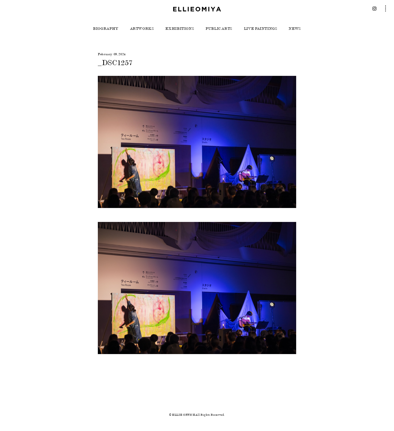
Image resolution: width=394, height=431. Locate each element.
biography (105, 29)
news (295, 29)
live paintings (260, 29)
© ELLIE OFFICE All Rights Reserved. (197, 415)
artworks (142, 29)
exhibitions (179, 29)
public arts (219, 29)
